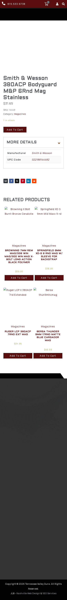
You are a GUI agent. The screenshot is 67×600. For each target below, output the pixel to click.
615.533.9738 (16, 4)
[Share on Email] (5, 181)
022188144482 (40, 159)
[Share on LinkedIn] (28, 181)
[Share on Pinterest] (23, 181)
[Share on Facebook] (11, 181)
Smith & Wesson (42, 153)
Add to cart (15, 129)
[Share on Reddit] (34, 181)
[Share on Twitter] (17, 181)
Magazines (20, 113)
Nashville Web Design (28, 593)
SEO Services (50, 593)
